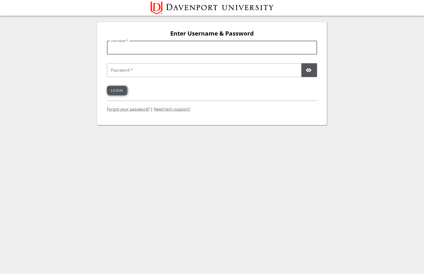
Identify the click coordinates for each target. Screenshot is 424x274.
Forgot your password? (128, 109)
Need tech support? (172, 109)
